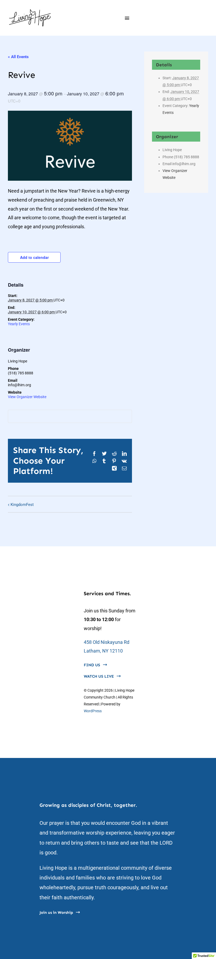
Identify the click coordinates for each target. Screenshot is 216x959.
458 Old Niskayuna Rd (106, 642)
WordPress (93, 711)
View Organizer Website (27, 397)
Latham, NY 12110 (103, 651)
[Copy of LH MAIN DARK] (30, 10)
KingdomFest (22, 504)
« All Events (18, 56)
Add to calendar (34, 257)
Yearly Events (19, 324)
